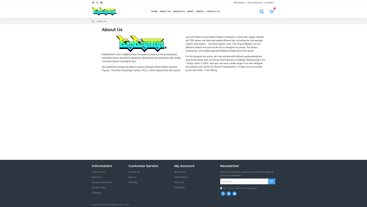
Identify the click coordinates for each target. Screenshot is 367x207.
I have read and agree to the (240, 188)
